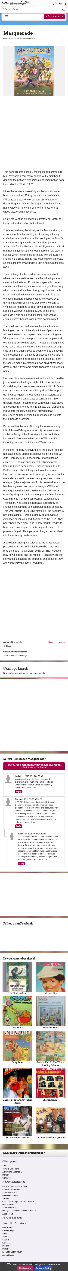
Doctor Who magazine (17, 1137)
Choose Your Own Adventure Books (17, 1101)
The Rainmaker (9, 1208)
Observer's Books (50, 1027)
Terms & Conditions (10, 1169)
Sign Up (62, 3)
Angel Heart (7, 1214)
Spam (4, 1233)
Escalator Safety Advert (12, 1252)
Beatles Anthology (10, 1195)
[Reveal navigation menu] (6, 17)
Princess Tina (50, 993)
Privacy (5, 1175)
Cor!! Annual (17, 1027)
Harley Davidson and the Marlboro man (19, 1211)
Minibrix (5, 1246)
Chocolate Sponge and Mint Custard (18, 1202)
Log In (54, 3)
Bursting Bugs (8, 1230)
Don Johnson (8, 1205)
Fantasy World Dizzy (11, 1189)
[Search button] (63, 9)
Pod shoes (7, 1249)
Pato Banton (7, 1227)
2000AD (5, 1237)
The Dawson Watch (10, 1192)
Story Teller (17, 1062)
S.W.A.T (5, 1240)
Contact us (7, 1178)
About (4, 1166)
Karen (5, 1243)
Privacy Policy (43, 1268)
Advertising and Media (12, 1172)
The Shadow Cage (17, 993)
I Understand (25, 1268)
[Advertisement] (34, 134)
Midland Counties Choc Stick (14, 1186)
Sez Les (5, 1198)
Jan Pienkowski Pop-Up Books (50, 1137)
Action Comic (8, 1255)
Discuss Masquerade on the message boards (24, 673)
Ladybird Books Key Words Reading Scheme (50, 1064)
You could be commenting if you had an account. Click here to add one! (34, 766)
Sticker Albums (50, 1100)
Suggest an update (56, 642)
